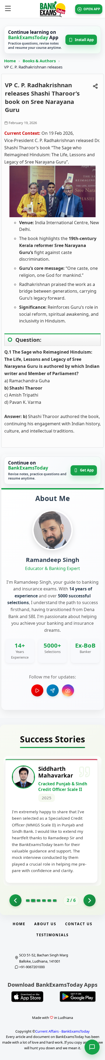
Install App (84, 39)
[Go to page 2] (33, 900)
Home (10, 60)
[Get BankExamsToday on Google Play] (78, 996)
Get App (87, 470)
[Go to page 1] (15, 900)
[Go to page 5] (49, 900)
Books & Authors (40, 60)
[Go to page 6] (55, 900)
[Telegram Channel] (53, 690)
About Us (45, 923)
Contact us (78, 923)
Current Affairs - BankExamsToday (62, 1031)
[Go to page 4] (44, 900)
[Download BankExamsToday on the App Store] (27, 996)
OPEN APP (91, 9)
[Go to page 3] (38, 900)
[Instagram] (68, 690)
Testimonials (52, 934)
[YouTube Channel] (37, 690)
